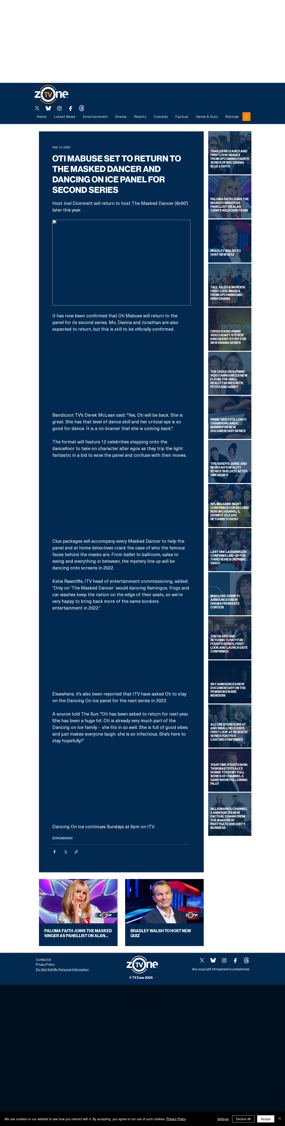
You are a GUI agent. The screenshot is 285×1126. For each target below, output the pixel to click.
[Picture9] (82, 108)
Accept (266, 1119)
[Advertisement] (81, 10)
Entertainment (62, 837)
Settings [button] (223, 1119)
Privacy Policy (176, 1119)
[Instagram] (59, 108)
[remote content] (121, 372)
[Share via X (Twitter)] (65, 852)
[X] (37, 108)
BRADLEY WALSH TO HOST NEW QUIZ (160, 933)
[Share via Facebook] (54, 852)
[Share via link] (76, 852)
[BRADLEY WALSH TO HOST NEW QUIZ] (164, 901)
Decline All (243, 1119)
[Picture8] (48, 108)
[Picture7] (70, 108)
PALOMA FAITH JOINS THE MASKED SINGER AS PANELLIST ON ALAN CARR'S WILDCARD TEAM (78, 933)
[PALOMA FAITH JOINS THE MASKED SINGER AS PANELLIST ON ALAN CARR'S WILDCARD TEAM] (78, 901)
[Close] (279, 1118)
